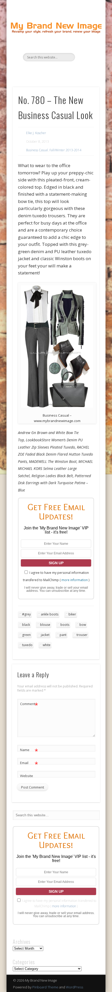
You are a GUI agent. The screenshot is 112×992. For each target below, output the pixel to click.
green (26, 635)
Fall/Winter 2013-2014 (65, 150)
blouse (45, 624)
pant (63, 635)
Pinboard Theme (45, 987)
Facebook (39, 70)
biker (72, 614)
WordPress (74, 987)
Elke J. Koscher (36, 133)
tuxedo (27, 645)
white (47, 645)
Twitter (50, 70)
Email (29, 763)
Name (29, 750)
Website (26, 775)
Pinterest (61, 70)
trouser (82, 635)
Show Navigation (86, 46)
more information (74, 580)
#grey (26, 614)
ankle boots (49, 614)
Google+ (71, 70)
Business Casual (37, 150)
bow (82, 624)
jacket (45, 635)
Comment (29, 704)
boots (64, 624)
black (26, 624)
